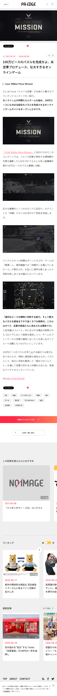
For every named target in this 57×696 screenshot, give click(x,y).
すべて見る (47, 608)
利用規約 (7, 691)
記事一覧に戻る (28, 433)
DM (47, 395)
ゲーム (7, 400)
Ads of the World (15, 378)
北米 (41, 400)
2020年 (7, 405)
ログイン (6, 4)
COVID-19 (18, 405)
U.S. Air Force (29, 400)
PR (6, 395)
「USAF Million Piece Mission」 (18, 152)
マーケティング (26, 395)
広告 (14, 395)
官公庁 (17, 400)
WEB (38, 395)
